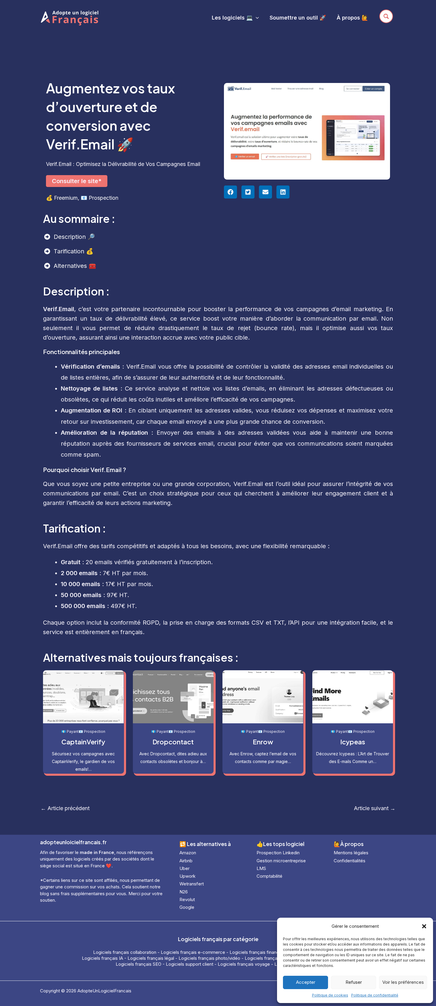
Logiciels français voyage (244, 964)
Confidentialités (349, 860)
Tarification (70, 251)
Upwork (187, 876)
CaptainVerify (83, 742)
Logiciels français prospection (275, 958)
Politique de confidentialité (374, 995)
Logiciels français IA (102, 958)
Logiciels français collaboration (124, 952)
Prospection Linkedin (278, 852)
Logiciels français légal (151, 958)
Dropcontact (173, 742)
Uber (184, 868)
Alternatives (71, 265)
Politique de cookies (330, 995)
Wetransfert (191, 884)
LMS (261, 868)
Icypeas (352, 742)
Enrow (263, 742)
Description (70, 236)
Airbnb (185, 860)
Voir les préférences (403, 982)
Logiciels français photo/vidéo (209, 958)
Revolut (187, 899)
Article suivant (374, 808)
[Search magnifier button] (386, 16)
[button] (424, 926)
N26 (183, 892)
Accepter (305, 982)
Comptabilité (269, 876)
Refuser (354, 982)
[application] (256, 18)
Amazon (187, 852)
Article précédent (65, 808)
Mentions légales (351, 852)
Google (186, 907)
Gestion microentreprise (281, 860)
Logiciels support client (189, 964)
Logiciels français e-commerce (193, 952)
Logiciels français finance (256, 952)
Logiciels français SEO (138, 964)
